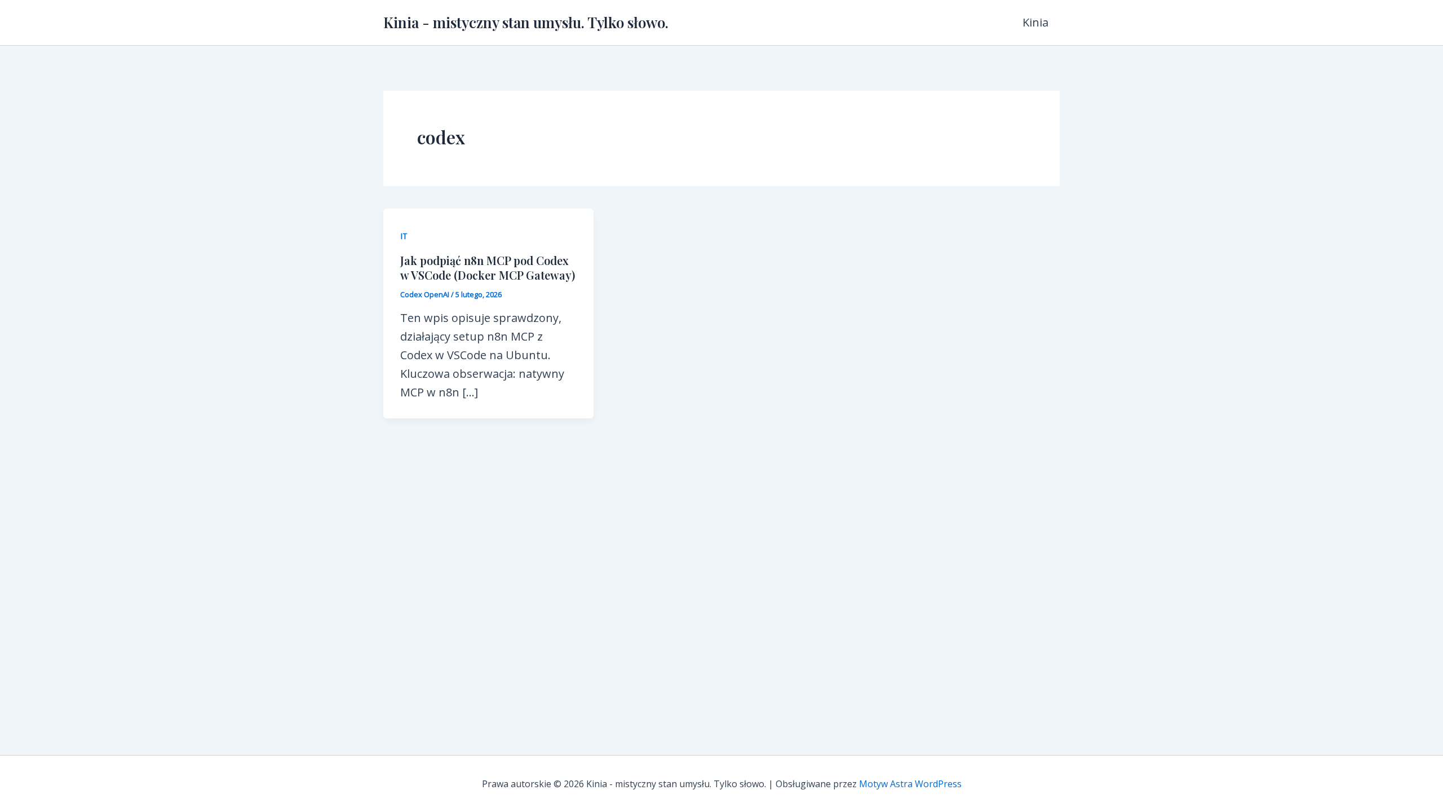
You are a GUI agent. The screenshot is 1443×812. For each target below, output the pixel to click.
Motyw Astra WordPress (910, 784)
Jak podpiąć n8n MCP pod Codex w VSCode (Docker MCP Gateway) (487, 268)
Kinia (1035, 22)
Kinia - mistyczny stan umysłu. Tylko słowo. (526, 22)
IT (404, 236)
